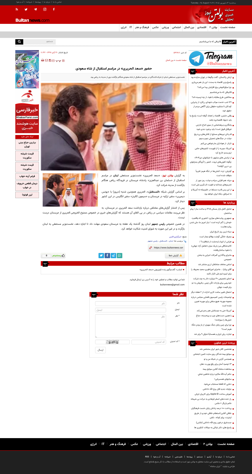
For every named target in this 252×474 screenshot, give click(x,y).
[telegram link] (113, 255)
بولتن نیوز (168, 175)
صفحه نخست (227, 27)
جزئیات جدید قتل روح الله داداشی (217, 389)
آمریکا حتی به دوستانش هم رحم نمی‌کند (214, 310)
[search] (19, 42)
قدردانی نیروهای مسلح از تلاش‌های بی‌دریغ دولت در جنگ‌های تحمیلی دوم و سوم (213, 136)
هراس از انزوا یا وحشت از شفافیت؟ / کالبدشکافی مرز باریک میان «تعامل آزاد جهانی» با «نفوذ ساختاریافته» (211, 246)
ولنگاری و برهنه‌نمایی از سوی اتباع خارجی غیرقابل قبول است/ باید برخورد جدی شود (214, 127)
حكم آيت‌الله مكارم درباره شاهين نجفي (215, 374)
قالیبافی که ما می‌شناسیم (210, 41)
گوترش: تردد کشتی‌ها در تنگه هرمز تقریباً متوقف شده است (214, 173)
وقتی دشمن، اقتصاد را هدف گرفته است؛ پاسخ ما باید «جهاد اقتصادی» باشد (211, 118)
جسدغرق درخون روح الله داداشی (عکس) (214, 422)
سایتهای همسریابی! (223, 379)
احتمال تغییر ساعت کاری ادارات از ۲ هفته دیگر (211, 292)
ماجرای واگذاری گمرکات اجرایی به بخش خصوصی (214, 257)
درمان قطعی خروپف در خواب (27, 186)
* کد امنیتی (174, 341)
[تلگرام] (212, 58)
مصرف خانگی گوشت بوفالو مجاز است (215, 236)
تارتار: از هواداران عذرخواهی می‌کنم (216, 143)
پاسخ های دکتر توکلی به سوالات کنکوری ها (213, 427)
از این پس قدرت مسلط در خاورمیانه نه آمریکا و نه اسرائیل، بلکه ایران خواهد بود (211, 192)
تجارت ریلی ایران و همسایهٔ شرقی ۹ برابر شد (213, 334)
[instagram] (45, 10)
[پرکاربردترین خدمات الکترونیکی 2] (27, 69)
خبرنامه (29, 2)
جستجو (200, 456)
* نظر (177, 316)
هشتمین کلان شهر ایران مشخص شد (216, 349)
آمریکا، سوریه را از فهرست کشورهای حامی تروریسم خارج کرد (213, 150)
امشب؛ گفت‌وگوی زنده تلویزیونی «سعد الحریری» (161, 269)
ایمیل (177, 309)
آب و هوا (19, 2)
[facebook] (54, 9)
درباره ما (47, 2)
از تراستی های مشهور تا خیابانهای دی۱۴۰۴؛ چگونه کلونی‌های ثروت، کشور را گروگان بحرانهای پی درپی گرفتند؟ (211, 162)
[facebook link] (107, 255)
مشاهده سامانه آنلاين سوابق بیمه (217, 369)
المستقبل (163, 241)
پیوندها (38, 2)
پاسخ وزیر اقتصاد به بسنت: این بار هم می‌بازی (212, 82)
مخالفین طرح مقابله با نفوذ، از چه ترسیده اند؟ (212, 97)
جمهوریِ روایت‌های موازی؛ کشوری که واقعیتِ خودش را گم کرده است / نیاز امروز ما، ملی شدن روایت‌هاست (211, 222)
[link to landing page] (218, 15)
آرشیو (209, 456)
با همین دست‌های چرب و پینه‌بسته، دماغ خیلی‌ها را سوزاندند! (214, 318)
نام (178, 303)
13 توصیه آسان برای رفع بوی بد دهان (216, 364)
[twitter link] (101, 255)
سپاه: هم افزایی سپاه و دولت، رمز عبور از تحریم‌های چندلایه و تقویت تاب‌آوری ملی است (211, 182)
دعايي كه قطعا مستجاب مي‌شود (218, 384)
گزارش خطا (174, 255)
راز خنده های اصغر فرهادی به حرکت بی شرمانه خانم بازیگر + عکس (211, 401)
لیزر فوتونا (27, 195)
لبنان (171, 241)
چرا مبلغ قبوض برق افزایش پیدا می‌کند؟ (214, 87)
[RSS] (18, 9)
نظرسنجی (178, 456)
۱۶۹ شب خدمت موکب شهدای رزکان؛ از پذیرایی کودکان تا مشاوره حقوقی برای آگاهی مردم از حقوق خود (211, 106)
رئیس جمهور (153, 241)
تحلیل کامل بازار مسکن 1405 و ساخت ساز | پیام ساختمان (211, 211)
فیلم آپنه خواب (27, 176)
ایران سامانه (215, 466)
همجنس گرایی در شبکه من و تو (218, 359)
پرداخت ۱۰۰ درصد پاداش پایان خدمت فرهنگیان (211, 408)
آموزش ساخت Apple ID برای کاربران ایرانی (213, 394)
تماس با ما (57, 2)
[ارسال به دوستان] (46, 60)
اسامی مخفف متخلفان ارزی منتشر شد (215, 264)
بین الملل (169, 60)
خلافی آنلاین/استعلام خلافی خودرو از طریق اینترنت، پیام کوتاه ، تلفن (213, 415)
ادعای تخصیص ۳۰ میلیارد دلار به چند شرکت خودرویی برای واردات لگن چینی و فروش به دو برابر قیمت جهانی (212, 283)
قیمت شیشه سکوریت (27, 156)
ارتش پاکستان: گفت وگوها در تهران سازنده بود (211, 77)
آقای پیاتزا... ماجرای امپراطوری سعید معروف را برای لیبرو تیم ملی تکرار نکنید (211, 271)
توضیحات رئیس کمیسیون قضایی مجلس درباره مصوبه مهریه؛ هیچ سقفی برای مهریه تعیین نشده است (211, 301)
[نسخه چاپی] (42, 60)
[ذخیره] (50, 60)
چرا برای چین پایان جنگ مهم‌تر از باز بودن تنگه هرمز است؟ (211, 327)
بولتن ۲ (213, 27)
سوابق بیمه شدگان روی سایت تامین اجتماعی (212, 354)
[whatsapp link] (119, 255)
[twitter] (26, 10)
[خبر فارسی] (27, 111)
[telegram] (35, 9)
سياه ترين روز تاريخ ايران (221, 231)
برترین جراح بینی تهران (27, 145)
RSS (147, 456)
